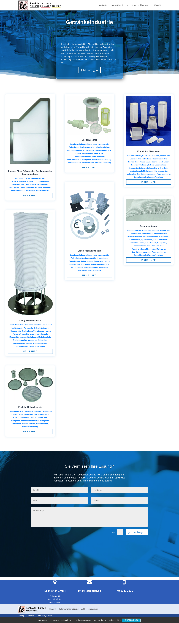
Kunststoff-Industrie (21, 334)
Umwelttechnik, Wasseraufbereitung (30, 346)
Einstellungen (131, 620)
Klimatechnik (32, 181)
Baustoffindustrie (16, 325)
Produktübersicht (118, 5)
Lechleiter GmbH (55, 590)
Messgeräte (32, 340)
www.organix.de (45, 615)
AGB (83, 609)
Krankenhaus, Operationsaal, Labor (36, 331)
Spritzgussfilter (89, 140)
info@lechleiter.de (89, 590)
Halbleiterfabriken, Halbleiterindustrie (143, 237)
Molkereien (30, 190)
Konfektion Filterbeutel (148, 151)
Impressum (93, 609)
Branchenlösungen (140, 5)
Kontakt (157, 5)
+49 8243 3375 (124, 590)
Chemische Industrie (32, 325)
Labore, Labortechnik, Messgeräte (89, 153)
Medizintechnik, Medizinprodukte (84, 267)
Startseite (103, 5)
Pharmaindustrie (42, 190)
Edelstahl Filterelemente (30, 407)
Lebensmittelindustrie (28, 187)
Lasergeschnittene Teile (89, 251)
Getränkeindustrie (22, 178)
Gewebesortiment (148, 226)
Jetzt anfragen (89, 70)
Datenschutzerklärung (68, 609)
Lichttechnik (163, 168)
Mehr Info (30, 195)
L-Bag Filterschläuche (30, 320)
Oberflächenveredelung (22, 343)
